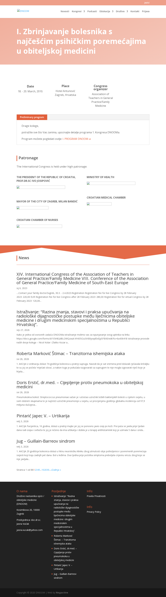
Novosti (65, 11)
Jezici (146, 3)
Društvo (120, 11)
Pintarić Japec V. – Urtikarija (43, 416)
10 (43, 469)
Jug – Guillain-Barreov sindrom (46, 441)
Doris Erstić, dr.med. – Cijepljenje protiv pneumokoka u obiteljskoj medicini (80, 385)
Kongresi (77, 11)
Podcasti (92, 11)
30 (48, 469)
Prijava (145, 11)
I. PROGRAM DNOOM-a (77, 139)
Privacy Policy (94, 511)
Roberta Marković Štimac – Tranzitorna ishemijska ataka (71, 353)
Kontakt (134, 11)
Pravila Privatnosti (96, 496)
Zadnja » (56, 469)
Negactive (62, 592)
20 (45, 469)
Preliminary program (32, 117)
